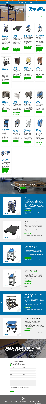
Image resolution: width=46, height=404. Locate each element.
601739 (31, 247)
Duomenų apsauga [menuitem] (21, 401)
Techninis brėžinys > (16, 51)
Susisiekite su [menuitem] (15, 401)
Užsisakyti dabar (27, 330)
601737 (36, 271)
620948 (28, 297)
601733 (29, 199)
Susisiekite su (37, 2)
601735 (31, 271)
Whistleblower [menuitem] (33, 401)
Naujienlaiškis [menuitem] (29, 401)
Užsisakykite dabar (38, 49)
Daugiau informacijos (5, 47)
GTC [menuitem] (18, 401)
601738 (29, 271)
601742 (29, 223)
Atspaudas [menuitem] (25, 401)
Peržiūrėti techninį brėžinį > (28, 208)
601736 (34, 271)
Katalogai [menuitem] (12, 401)
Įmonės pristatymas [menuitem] (7, 401)
